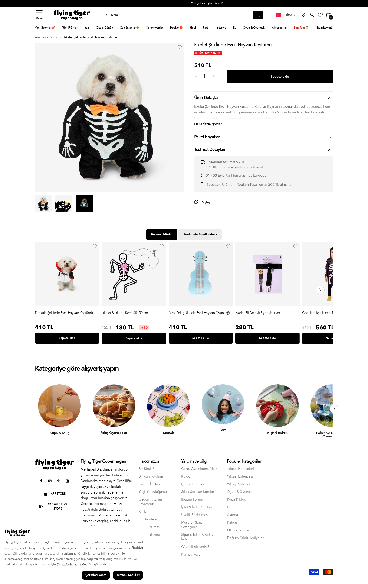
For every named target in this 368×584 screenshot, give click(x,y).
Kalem (232, 522)
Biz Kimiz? (146, 469)
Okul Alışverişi (238, 530)
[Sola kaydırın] (42, 409)
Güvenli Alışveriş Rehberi (200, 547)
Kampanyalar (191, 554)
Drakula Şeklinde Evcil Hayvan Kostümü (64, 313)
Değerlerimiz (149, 527)
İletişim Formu (192, 499)
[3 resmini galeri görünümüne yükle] (84, 203)
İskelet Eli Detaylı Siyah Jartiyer (257, 313)
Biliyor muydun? (151, 476)
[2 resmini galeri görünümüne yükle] (63, 203)
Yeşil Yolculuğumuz (153, 492)
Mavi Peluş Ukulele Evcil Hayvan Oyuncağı (199, 313)
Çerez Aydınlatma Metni (199, 469)
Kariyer (144, 512)
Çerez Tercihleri (193, 484)
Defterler (234, 507)
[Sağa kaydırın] (334, 409)
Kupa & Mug (236, 499)
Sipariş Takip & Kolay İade (197, 537)
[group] (67, 294)
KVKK (185, 476)
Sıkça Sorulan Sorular (197, 492)
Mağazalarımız (150, 535)
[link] (303, 15)
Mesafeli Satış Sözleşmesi (191, 524)
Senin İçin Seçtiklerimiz (200, 234)
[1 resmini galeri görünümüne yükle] (43, 203)
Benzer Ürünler (161, 234)
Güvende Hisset (151, 484)
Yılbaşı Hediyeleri (240, 469)
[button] (39, 15)
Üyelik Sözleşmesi (194, 515)
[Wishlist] (94, 246)
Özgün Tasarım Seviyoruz (150, 501)
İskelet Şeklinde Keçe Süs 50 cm (125, 313)
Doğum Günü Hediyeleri (245, 538)
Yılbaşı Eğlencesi (240, 476)
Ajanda (232, 515)
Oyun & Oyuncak (240, 492)
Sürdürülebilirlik (151, 519)
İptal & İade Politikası (197, 507)
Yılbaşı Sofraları (239, 484)
